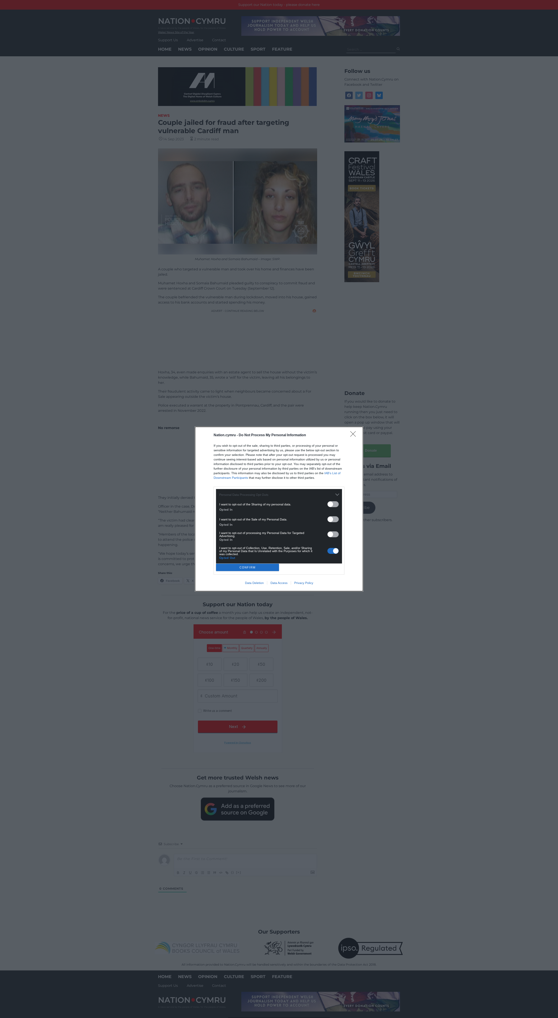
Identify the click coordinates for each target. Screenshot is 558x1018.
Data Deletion (254, 583)
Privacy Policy (303, 583)
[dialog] (279, 509)
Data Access (279, 583)
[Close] (354, 435)
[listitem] (279, 494)
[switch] (333, 504)
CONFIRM (248, 567)
